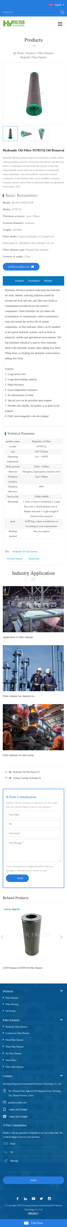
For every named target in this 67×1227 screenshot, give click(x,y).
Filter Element (45, 53)
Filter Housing (12, 1004)
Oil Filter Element (15, 558)
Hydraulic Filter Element (33, 57)
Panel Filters (11, 1060)
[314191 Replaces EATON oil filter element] (31, 935)
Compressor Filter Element (17, 1033)
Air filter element (13, 1053)
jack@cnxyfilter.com (18, 266)
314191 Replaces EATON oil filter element (22, 968)
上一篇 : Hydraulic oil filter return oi (22, 772)
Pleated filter (33, 558)
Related (48, 280)
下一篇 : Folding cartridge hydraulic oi (23, 778)
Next (61, 937)
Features (19, 280)
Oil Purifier (11, 1011)
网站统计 (33, 1213)
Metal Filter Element (14, 1040)
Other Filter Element (14, 1067)
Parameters (34, 280)
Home (20, 53)
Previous (2, 937)
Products (30, 53)
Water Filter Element (14, 1046)
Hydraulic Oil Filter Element (25, 551)
